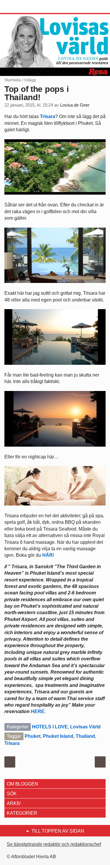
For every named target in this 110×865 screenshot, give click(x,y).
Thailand (85, 736)
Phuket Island (58, 736)
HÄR (47, 555)
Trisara (47, 116)
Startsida (12, 79)
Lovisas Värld (85, 726)
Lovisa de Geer (74, 105)
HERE (37, 711)
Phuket (32, 736)
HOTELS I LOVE (50, 726)
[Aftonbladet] (26, 7)
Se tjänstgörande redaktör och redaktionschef (54, 844)
